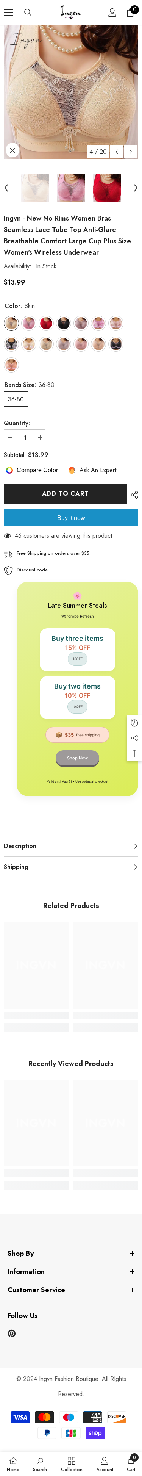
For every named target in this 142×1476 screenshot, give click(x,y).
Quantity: (17, 423)
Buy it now (71, 518)
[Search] (28, 12)
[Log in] (112, 12)
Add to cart (65, 493)
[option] (71, 92)
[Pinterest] (12, 1333)
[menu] (8, 12)
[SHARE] (132, 495)
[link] (36, 1015)
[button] (116, 151)
